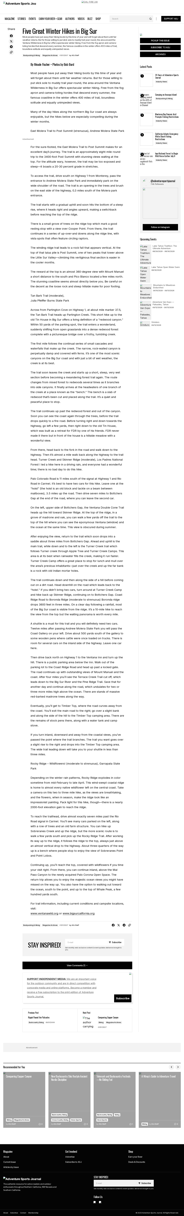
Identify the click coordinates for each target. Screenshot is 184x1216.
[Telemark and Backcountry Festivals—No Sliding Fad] (115, 1100)
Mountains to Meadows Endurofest (164, 286)
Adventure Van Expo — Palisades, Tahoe (163, 303)
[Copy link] (11, 52)
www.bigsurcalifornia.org (79, 913)
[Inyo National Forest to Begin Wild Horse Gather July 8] (146, 158)
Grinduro (155, 322)
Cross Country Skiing (60, 1120)
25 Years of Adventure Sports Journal (167, 76)
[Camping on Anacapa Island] (146, 99)
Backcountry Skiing (36, 1022)
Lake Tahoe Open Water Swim (165, 267)
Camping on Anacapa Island (166, 94)
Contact (23, 1213)
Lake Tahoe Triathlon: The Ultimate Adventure (165, 247)
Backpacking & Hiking (31, 55)
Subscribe (123, 998)
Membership (33, 1213)
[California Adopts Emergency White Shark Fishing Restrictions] (146, 139)
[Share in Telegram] (11, 47)
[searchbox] (129, 19)
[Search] (150, 19)
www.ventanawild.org (44, 913)
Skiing (117, 1115)
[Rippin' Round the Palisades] (50, 1020)
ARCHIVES (160, 54)
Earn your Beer (135, 1156)
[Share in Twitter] (11, 41)
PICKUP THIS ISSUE (160, 40)
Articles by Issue (11, 1167)
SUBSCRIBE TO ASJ (160, 47)
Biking (101, 1022)
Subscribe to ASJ (73, 1162)
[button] (156, 19)
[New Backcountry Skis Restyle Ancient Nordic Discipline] (69, 1100)
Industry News (161, 82)
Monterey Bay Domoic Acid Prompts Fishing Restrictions (167, 115)
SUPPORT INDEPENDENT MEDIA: (61, 988)
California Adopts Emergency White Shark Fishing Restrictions (166, 137)
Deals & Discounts (136, 1162)
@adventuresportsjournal (163, 181)
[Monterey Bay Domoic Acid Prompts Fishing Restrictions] (146, 119)
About (6, 1156)
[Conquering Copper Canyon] (24, 1100)
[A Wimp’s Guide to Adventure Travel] (160, 1100)
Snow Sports (76, 1120)
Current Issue (9, 1162)
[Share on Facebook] (11, 36)
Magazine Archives (50, 55)
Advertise (69, 1156)
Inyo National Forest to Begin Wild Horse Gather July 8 (166, 154)
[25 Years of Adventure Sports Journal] (146, 80)
